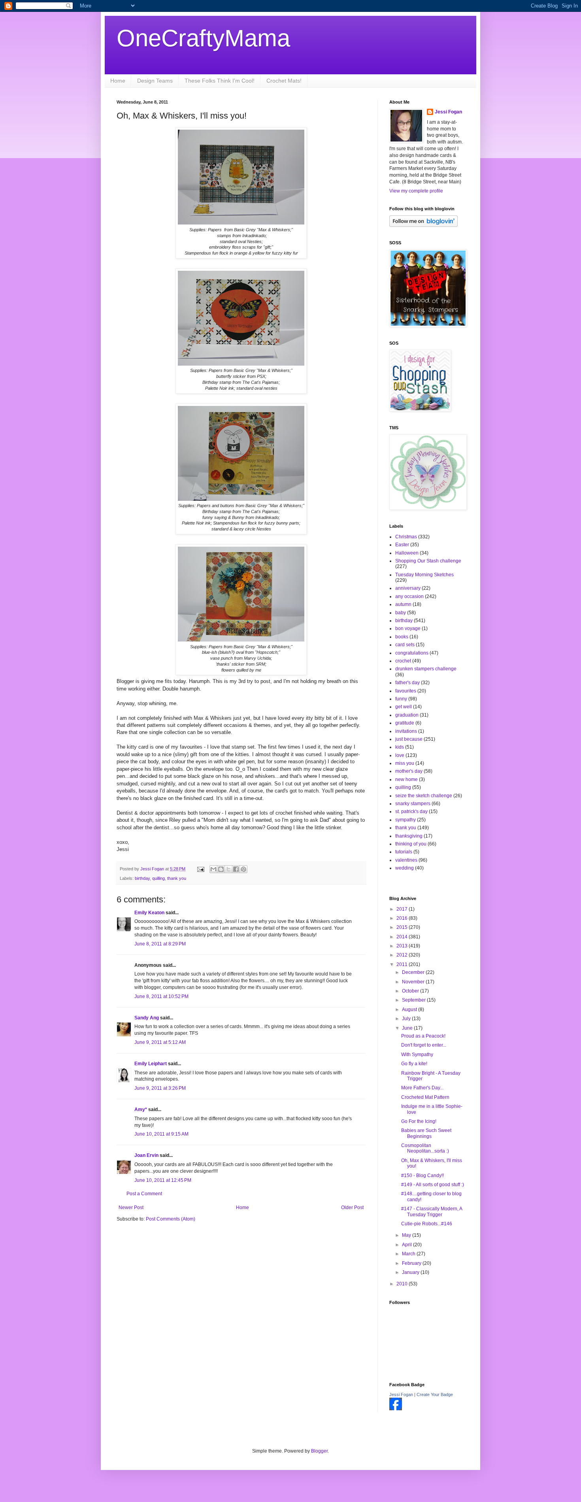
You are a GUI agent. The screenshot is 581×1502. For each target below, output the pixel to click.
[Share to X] (228, 869)
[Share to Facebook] (236, 869)
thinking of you (410, 844)
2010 (402, 1284)
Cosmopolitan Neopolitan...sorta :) (425, 1148)
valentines (406, 860)
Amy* (140, 1109)
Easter (402, 544)
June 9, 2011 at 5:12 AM (160, 1042)
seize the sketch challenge (423, 795)
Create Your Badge (435, 1394)
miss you (404, 763)
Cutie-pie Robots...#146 (426, 1224)
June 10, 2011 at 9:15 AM (161, 1134)
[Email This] (213, 869)
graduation (407, 715)
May (407, 1235)
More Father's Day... (422, 1088)
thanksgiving (409, 836)
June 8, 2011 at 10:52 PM (161, 996)
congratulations (411, 653)
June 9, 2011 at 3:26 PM (160, 1088)
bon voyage (408, 628)
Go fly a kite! (414, 1063)
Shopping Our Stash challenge (428, 561)
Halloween (407, 553)
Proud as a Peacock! (423, 1036)
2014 (402, 937)
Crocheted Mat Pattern (425, 1097)
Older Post (352, 1207)
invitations (406, 731)
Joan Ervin (146, 1155)
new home (406, 779)
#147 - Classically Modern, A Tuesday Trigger (431, 1211)
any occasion (409, 596)
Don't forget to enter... (423, 1045)
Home (117, 80)
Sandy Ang (146, 1018)
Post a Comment (144, 1193)
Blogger (319, 1451)
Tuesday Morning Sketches (424, 574)
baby (400, 612)
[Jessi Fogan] (395, 1408)
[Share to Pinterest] (243, 869)
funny (401, 699)
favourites (405, 691)
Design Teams (155, 80)
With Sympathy (417, 1054)
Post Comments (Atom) (170, 1219)
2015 (402, 927)
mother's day (409, 771)
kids (399, 747)
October (411, 991)
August (410, 1009)
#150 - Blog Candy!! (422, 1175)
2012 (402, 955)
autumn (403, 604)
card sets (405, 644)
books (401, 637)
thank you (176, 878)
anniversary (408, 588)
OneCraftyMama (203, 38)
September (414, 1000)
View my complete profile (416, 191)
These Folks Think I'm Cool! (220, 80)
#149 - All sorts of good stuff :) (432, 1184)
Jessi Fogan (448, 112)
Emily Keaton (149, 912)
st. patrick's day (411, 811)
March (409, 1254)
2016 (402, 918)
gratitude (404, 723)
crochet (403, 661)
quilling (158, 878)
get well (403, 706)
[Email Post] (200, 868)
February (412, 1263)
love (399, 755)
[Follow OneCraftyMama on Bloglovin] (423, 225)
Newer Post (131, 1207)
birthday (142, 878)
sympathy (405, 820)
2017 (402, 909)
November (414, 982)
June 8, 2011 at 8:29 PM (160, 944)
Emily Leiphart (150, 1063)
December (414, 972)
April (407, 1244)
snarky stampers (412, 803)
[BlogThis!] (221, 869)
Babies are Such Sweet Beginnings (426, 1133)
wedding (404, 868)
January (411, 1272)
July (407, 1018)
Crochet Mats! (284, 80)
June (408, 1028)
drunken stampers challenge (425, 669)
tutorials (403, 852)
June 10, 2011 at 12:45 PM (162, 1180)
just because (409, 739)
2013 (402, 946)
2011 (402, 964)
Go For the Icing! (418, 1121)
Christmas (406, 537)
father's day (407, 682)
